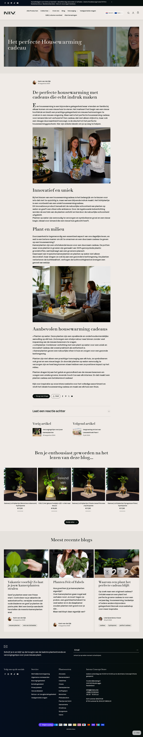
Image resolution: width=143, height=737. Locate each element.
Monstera (62, 694)
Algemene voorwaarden (40, 677)
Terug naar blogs (42, 396)
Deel (57, 396)
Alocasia (62, 674)
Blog (63, 11)
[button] (114, 13)
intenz (73, 729)
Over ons (55, 11)
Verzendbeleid (37, 691)
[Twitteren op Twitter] (69, 396)
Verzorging (72, 11)
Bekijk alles (70, 522)
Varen (61, 715)
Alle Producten (32, 11)
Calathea (62, 681)
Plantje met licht (65, 701)
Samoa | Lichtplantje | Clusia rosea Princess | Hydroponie (88, 504)
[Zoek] (128, 13)
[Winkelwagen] (138, 12)
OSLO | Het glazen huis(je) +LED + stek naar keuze (54, 504)
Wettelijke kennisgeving (40, 674)
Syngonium (63, 711)
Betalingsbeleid (37, 684)
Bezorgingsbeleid (38, 681)
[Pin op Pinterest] (65, 396)
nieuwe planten (14, 625)
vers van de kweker (29, 625)
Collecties (44, 11)
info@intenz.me (92, 690)
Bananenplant (64, 677)
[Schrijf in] (137, 650)
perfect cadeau (125, 625)
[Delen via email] (72, 396)
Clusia (61, 684)
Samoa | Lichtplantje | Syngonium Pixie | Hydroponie (122, 504)
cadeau (102, 625)
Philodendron (64, 698)
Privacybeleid (36, 687)
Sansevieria (63, 704)
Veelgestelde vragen (88, 11)
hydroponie (112, 625)
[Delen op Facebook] (62, 396)
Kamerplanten (64, 687)
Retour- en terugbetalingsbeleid (43, 694)
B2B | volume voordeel (54, 15)
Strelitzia (62, 708)
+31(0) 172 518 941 (92, 692)
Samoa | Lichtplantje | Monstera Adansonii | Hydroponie (20, 504)
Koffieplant (63, 691)
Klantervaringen (71, 15)
